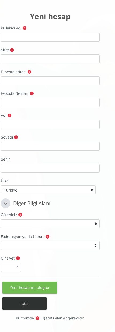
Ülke (5, 180)
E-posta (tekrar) (15, 93)
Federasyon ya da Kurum (22, 236)
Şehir (5, 159)
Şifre (5, 50)
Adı (3, 115)
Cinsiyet (8, 258)
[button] (5, 203)
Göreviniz (9, 214)
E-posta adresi (13, 71)
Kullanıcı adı (11, 28)
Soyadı (7, 137)
